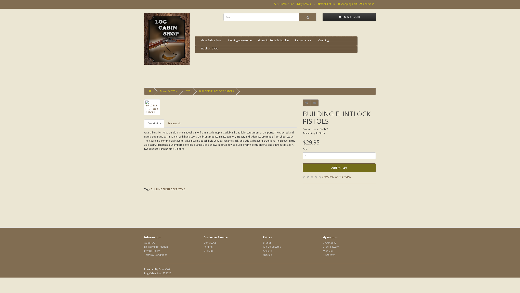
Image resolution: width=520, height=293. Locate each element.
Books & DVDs (209, 48)
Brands (267, 242)
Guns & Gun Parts (211, 40)
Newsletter (329, 255)
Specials (267, 255)
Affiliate (267, 251)
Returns (208, 246)
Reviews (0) (174, 123)
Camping (323, 40)
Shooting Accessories (240, 40)
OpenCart (164, 269)
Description (154, 123)
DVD (188, 91)
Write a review (343, 177)
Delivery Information (156, 246)
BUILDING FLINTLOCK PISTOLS (216, 91)
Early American (303, 40)
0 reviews (327, 177)
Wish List (328, 251)
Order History (331, 246)
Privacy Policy (152, 251)
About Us (149, 242)
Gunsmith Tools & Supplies (273, 40)
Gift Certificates (272, 246)
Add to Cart (339, 168)
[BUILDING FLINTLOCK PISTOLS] (152, 107)
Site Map (208, 251)
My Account (329, 242)
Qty (305, 149)
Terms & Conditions (155, 255)
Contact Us (210, 242)
